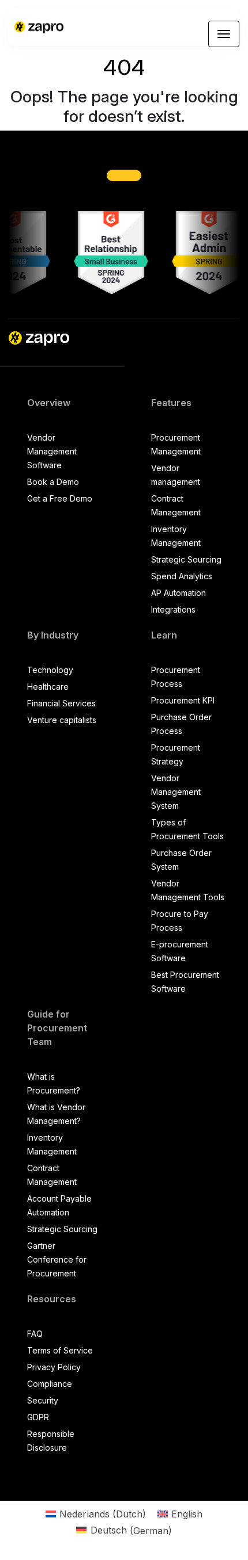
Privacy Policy (54, 1367)
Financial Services (61, 703)
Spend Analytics (181, 576)
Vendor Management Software (52, 451)
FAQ (35, 1334)
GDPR (38, 1417)
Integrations (173, 609)
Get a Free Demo (59, 498)
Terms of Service (60, 1350)
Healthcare (48, 686)
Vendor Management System (176, 791)
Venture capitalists (61, 720)
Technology (50, 670)
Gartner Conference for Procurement (57, 1259)
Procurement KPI (183, 700)
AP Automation (178, 593)
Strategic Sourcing (186, 559)
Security (42, 1400)
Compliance (49, 1384)
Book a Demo (53, 482)
